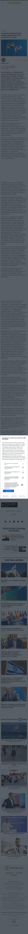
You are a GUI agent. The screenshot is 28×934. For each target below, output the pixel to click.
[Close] (25, 438)
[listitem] (14, 464)
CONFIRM (8, 490)
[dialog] (14, 467)
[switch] (22, 467)
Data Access (14, 496)
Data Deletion (6, 496)
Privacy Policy (22, 496)
